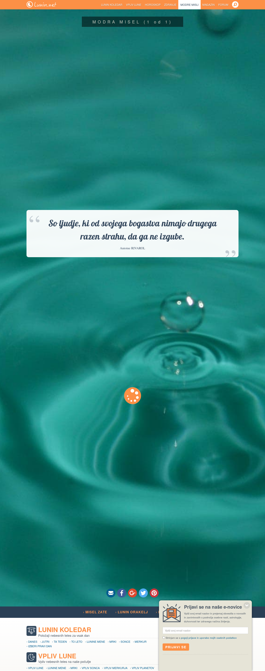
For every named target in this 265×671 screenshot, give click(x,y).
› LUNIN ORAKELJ (131, 612)
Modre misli (189, 4)
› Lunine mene (95, 641)
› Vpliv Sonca (90, 668)
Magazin (208, 4)
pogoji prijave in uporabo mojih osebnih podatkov (209, 637)
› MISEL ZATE (95, 612)
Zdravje (170, 4)
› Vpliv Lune (34, 668)
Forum (223, 4)
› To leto (76, 641)
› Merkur (140, 641)
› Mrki (112, 641)
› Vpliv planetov (142, 668)
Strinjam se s (201, 637)
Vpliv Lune (133, 4)
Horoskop (153, 4)
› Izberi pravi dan (39, 646)
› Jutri (44, 641)
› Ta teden (59, 641)
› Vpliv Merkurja (114, 668)
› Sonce (124, 641)
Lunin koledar (111, 4)
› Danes (31, 641)
